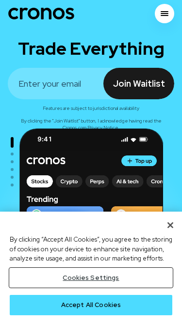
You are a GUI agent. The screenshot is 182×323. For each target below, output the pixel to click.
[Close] (170, 225)
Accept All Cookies (91, 305)
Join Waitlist (139, 83)
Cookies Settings (91, 278)
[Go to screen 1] (12, 142)
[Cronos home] (41, 13)
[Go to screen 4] (12, 169)
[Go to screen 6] (12, 185)
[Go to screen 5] (12, 177)
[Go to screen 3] (12, 161)
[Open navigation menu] (164, 13)
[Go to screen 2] (12, 154)
